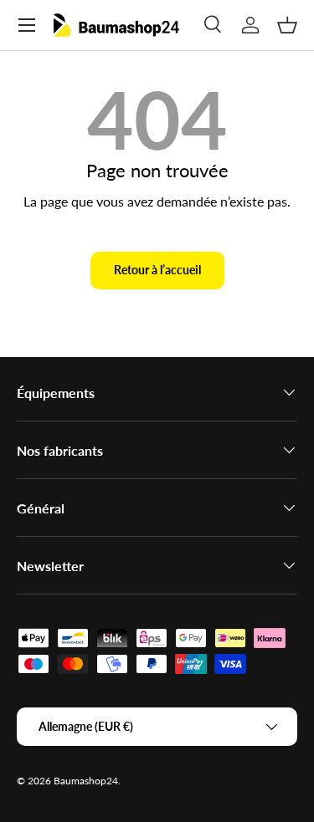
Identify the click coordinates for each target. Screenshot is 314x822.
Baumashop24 (86, 780)
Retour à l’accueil (157, 270)
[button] (287, 25)
